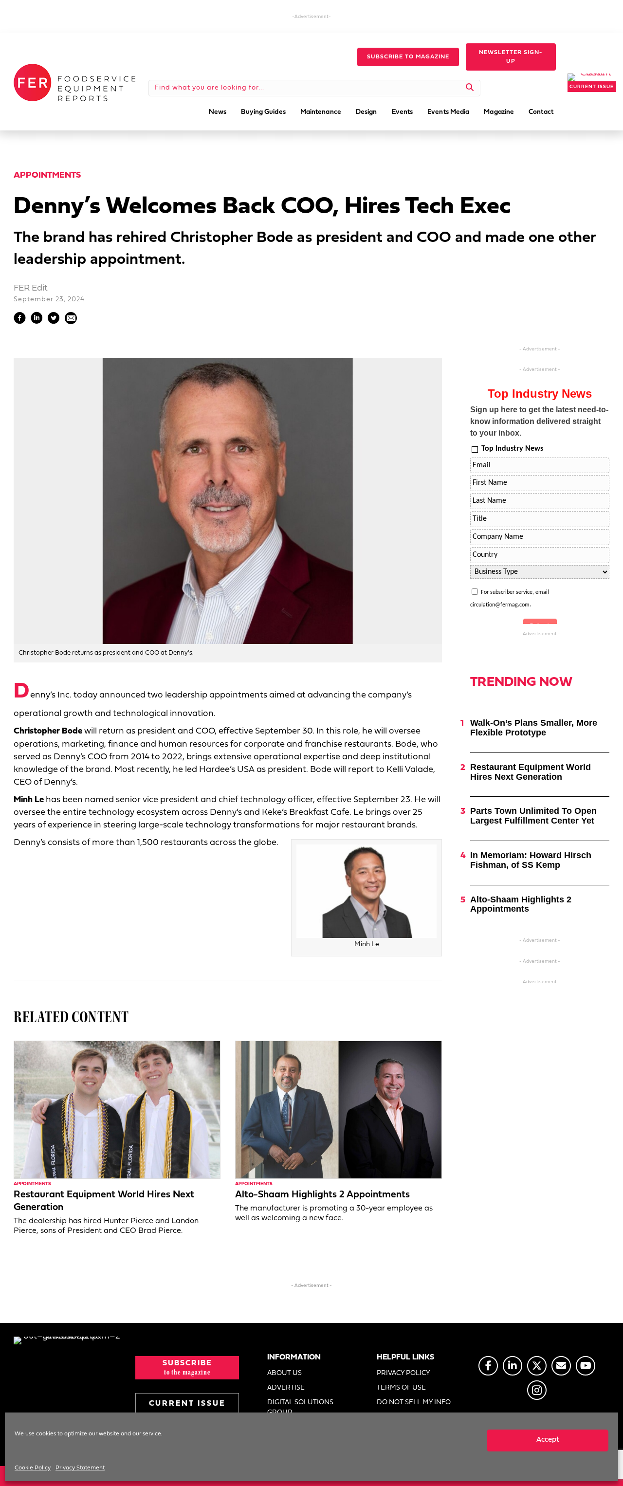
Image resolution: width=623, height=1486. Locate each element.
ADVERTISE (286, 1388)
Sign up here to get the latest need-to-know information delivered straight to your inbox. (539, 421)
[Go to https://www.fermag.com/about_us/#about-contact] (561, 1366)
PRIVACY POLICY (403, 1373)
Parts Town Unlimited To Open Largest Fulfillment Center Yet (533, 816)
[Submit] (470, 88)
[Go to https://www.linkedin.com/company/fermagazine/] (512, 1366)
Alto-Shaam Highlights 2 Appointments (322, 1195)
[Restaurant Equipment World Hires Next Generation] (117, 1109)
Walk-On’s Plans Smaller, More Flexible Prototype (533, 727)
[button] (408, 57)
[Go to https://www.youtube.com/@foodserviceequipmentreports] (585, 1366)
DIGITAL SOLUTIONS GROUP (300, 1407)
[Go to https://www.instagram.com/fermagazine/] (537, 1390)
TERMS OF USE (401, 1388)
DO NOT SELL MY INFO (414, 1402)
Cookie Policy (33, 1468)
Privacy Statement (80, 1468)
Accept (547, 1440)
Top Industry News (512, 449)
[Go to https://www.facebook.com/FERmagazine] (488, 1366)
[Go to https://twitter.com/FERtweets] (537, 1366)
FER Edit (31, 288)
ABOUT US (284, 1373)
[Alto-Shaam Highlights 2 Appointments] (338, 1109)
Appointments (47, 175)
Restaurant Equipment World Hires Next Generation (530, 772)
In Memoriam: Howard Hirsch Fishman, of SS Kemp (530, 860)
